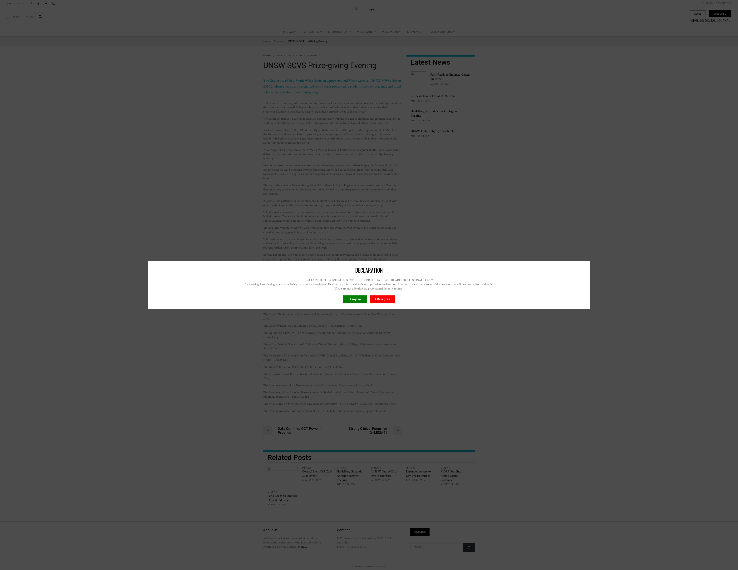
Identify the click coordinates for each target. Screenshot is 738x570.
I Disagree (382, 299)
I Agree (355, 299)
